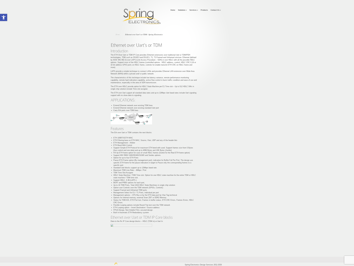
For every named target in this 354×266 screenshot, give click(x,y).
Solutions (182, 10)
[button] (3, 17)
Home (173, 10)
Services (193, 10)
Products (204, 10)
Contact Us (216, 10)
